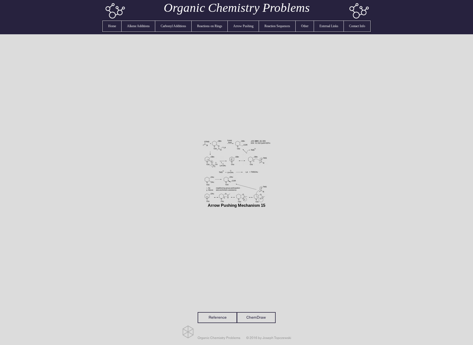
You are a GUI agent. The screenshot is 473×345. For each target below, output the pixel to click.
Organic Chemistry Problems (237, 8)
